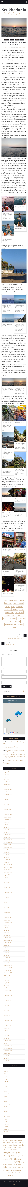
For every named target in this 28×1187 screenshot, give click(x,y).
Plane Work (6, 1109)
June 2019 (6, 950)
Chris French (7, 47)
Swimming (5, 1173)
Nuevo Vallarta (19, 612)
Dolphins (10, 1145)
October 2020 (7, 920)
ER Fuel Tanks (11, 1150)
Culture (5, 1074)
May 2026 (6, 777)
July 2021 (6, 905)
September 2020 (8, 922)
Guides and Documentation (10, 1099)
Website (3, 680)
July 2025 (6, 799)
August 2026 (7, 772)
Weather (6, 1131)
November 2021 (8, 895)
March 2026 (7, 782)
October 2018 (7, 970)
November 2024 (8, 814)
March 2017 (7, 1013)
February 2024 (7, 834)
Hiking (5, 1101)
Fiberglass (7, 1152)
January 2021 (7, 912)
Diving (5, 1079)
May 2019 (6, 952)
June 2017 (6, 1005)
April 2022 (6, 885)
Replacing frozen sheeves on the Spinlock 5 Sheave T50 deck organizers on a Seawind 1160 (14, 756)
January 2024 (7, 837)
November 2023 (8, 842)
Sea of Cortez (12, 1167)
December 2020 (8, 915)
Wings (22, 1173)
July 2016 (6, 1030)
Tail (9, 1173)
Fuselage (7, 1159)
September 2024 (8, 819)
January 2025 (7, 812)
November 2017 (8, 998)
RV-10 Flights (7, 1116)
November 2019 (8, 942)
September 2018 (8, 972)
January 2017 (7, 1018)
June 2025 (6, 802)
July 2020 (6, 927)
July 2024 (6, 824)
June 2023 (6, 852)
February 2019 (7, 960)
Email (3, 674)
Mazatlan (5, 1164)
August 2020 (7, 925)
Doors (15, 1145)
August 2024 (7, 822)
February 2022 (7, 890)
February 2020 (7, 937)
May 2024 (6, 829)
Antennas (5, 1140)
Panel (15, 1164)
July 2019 (6, 947)
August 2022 (7, 875)
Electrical (21, 1145)
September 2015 (8, 1050)
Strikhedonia (14, 10)
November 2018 (8, 967)
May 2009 (6, 1060)
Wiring (11, 1175)
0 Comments (22, 47)
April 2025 (6, 804)
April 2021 (6, 907)
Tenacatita (17, 621)
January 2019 (7, 962)
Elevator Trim (12, 1147)
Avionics (10, 1140)
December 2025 (8, 787)
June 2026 (6, 774)
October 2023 (7, 844)
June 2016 (6, 1033)
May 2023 (6, 854)
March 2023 (7, 859)
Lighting (22, 1162)
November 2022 (8, 867)
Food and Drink (7, 1094)
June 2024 (6, 827)
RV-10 (5, 1114)
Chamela (22, 600)
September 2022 (8, 872)
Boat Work (6, 1071)
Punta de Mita (21, 618)
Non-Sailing (6, 1104)
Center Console (21, 1142)
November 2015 (8, 1048)
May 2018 (6, 983)
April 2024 (6, 832)
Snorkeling (7, 1170)
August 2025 (7, 797)
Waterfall (20, 624)
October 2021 (7, 897)
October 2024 (7, 817)
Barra (5, 600)
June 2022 (6, 880)
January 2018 (7, 993)
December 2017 (8, 995)
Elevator (5, 1147)
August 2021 (7, 902)
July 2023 (6, 849)
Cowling (5, 1145)
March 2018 (7, 988)
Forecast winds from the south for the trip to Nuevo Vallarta (14, 43)
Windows (12, 1173)
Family (5, 1086)
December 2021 (8, 892)
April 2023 (6, 857)
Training (6, 1126)
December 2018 (8, 965)
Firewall (12, 1156)
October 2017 (7, 1000)
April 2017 (6, 1010)
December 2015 (8, 1045)
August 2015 (7, 1053)
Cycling (5, 1076)
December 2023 (8, 839)
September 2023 (8, 847)
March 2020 (7, 935)
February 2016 (7, 1040)
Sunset (19, 1170)
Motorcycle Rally (9, 612)
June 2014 (6, 1055)
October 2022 (7, 870)
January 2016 (7, 1043)
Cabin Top (14, 1142)
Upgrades (6, 1129)
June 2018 (6, 980)
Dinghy (15, 603)
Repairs (6, 1111)
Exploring (7, 39)
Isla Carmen (10, 1162)
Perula (4, 618)
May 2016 (6, 1035)
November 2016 (8, 1023)
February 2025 (7, 809)
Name (3, 668)
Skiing (5, 1121)
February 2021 (7, 910)
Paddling (6, 1106)
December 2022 (8, 864)
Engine (18, 1147)
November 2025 (8, 789)
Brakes (9, 1142)
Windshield (17, 1173)
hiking (12, 606)
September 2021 (8, 900)
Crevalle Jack (8, 603)
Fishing (12, 39)
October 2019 (7, 945)
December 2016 (8, 1020)
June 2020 (6, 930)
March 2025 (7, 807)
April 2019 (6, 955)
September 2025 (8, 794)
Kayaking (15, 609)
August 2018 (7, 975)
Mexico (10, 1164)
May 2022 (6, 882)
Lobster (21, 609)
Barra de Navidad (13, 600)
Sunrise (15, 1170)
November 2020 (8, 917)
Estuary (21, 603)
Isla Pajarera (8, 609)
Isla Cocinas (19, 606)
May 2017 (6, 1008)
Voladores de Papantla (10, 624)
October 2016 (7, 1025)
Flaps (20, 1155)
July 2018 (6, 978)
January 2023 (7, 862)
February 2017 (7, 1015)
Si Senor (10, 621)
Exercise (6, 1081)
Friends (17, 39)
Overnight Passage (9, 615)
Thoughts (6, 1124)
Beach (4, 1142)
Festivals (6, 1089)
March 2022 (7, 887)
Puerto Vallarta (12, 618)
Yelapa (14, 627)
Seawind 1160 (20, 1167)
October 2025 (7, 792)
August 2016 (7, 1028)
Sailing (22, 39)
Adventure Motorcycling (9, 1069)
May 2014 (6, 1058)
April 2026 (6, 779)
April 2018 (6, 985)
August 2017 (7, 1003)
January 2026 (7, 784)
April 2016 (6, 1038)
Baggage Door (18, 1140)
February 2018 (7, 990)
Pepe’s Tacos (20, 615)
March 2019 (7, 957)
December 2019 (8, 940)
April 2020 (6, 932)
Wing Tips (5, 1176)
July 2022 (6, 877)
